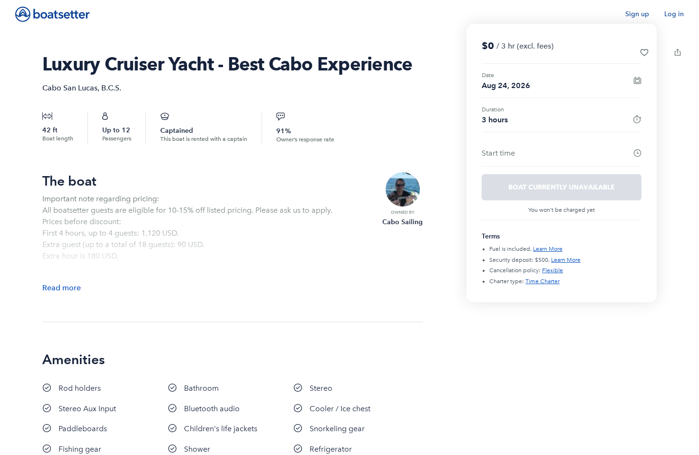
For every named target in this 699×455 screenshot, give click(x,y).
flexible (552, 270)
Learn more (548, 249)
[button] (644, 52)
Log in (674, 14)
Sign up (637, 14)
